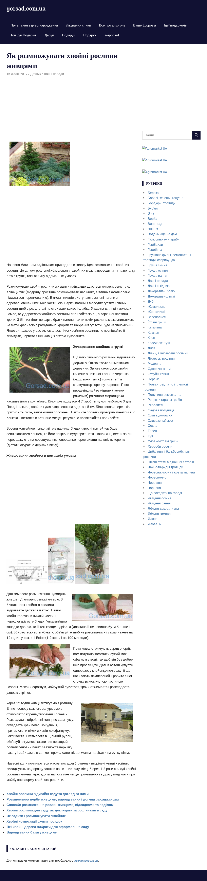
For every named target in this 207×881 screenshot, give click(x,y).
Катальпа (155, 327)
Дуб (150, 301)
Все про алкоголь (112, 25)
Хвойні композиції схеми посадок (34, 821)
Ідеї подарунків (175, 25)
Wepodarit (112, 35)
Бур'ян (153, 208)
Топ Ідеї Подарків (24, 35)
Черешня (155, 483)
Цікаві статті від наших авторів (171, 462)
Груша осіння (158, 270)
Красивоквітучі (159, 343)
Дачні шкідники (159, 286)
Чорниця (154, 488)
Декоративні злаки (161, 291)
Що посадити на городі (165, 493)
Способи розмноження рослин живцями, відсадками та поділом (60, 805)
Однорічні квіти (159, 369)
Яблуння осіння (159, 498)
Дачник (35, 74)
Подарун (89, 35)
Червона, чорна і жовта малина (171, 472)
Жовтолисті (156, 312)
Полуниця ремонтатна (164, 395)
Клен (151, 338)
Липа (151, 348)
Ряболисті (155, 405)
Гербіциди (155, 245)
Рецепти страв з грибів (165, 400)
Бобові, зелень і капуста (166, 198)
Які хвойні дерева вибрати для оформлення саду (47, 827)
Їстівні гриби (157, 322)
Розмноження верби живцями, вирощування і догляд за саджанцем (62, 799)
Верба (152, 219)
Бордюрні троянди (161, 203)
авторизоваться (86, 860)
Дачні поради (54, 74)
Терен (152, 431)
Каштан (153, 333)
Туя (150, 436)
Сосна (152, 426)
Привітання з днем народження (34, 25)
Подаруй (68, 35)
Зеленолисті (157, 317)
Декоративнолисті (161, 296)
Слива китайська (160, 420)
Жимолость (156, 307)
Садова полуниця (161, 410)
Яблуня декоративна (163, 508)
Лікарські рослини (161, 358)
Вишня (153, 229)
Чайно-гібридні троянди (165, 467)
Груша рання (157, 275)
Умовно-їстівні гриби (163, 441)
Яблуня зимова (159, 514)
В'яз (151, 213)
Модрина (154, 363)
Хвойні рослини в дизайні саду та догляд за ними (47, 794)
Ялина (152, 519)
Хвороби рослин (160, 446)
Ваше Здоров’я (144, 25)
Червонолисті (158, 477)
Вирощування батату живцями (31, 832)
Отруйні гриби (158, 374)
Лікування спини (78, 25)
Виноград (155, 224)
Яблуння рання (159, 503)
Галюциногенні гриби (164, 239)
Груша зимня (157, 265)
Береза (153, 193)
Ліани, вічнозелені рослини (168, 353)
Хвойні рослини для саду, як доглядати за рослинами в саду (56, 810)
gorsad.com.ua (25, 8)
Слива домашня (160, 415)
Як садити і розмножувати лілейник (36, 816)
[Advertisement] (71, 106)
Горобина (155, 250)
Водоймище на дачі (162, 234)
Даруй (49, 35)
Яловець (154, 524)
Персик (153, 379)
